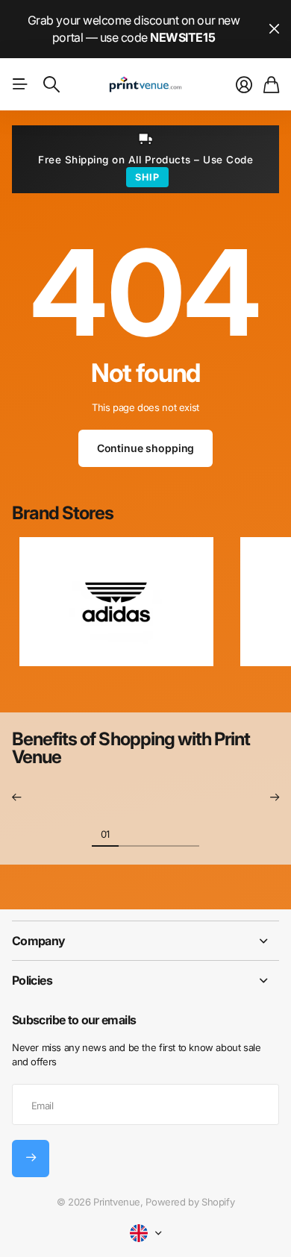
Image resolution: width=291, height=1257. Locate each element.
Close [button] (274, 29)
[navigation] (132, 833)
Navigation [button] (20, 84)
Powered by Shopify (190, 1202)
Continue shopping (146, 448)
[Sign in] (244, 85)
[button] (16, 797)
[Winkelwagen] (271, 85)
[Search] (51, 84)
